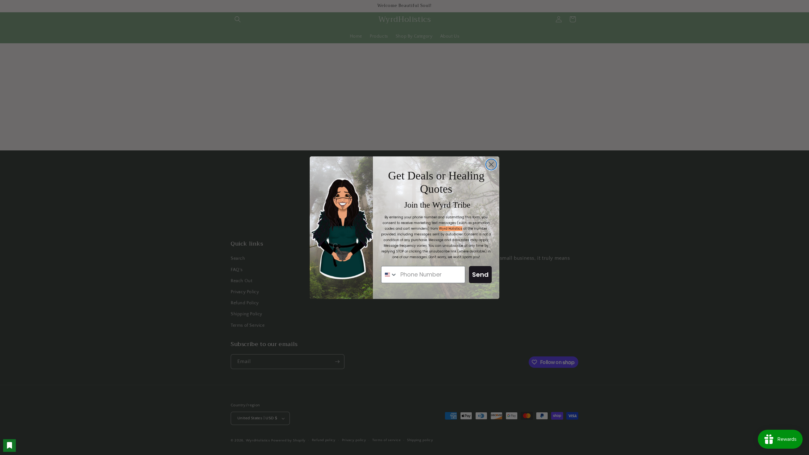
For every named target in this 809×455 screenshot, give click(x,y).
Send (480, 274)
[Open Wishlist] (9, 445)
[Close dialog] (491, 164)
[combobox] (389, 274)
